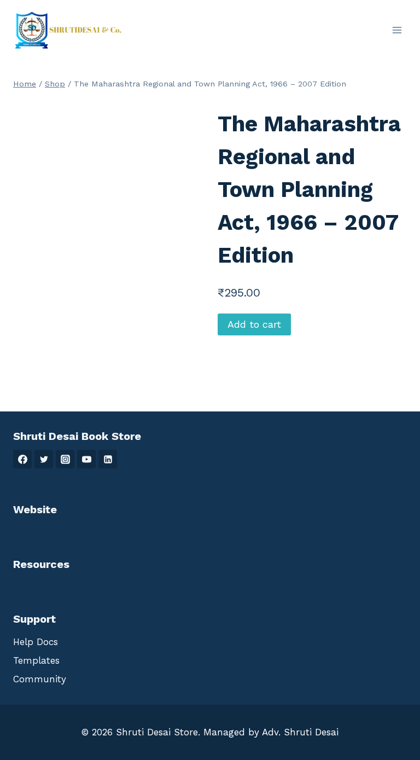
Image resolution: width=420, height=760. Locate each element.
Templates (36, 660)
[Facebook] (22, 459)
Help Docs (35, 641)
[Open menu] (397, 29)
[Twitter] (43, 459)
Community (39, 679)
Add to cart (254, 324)
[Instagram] (65, 459)
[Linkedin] (107, 459)
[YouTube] (86, 459)
